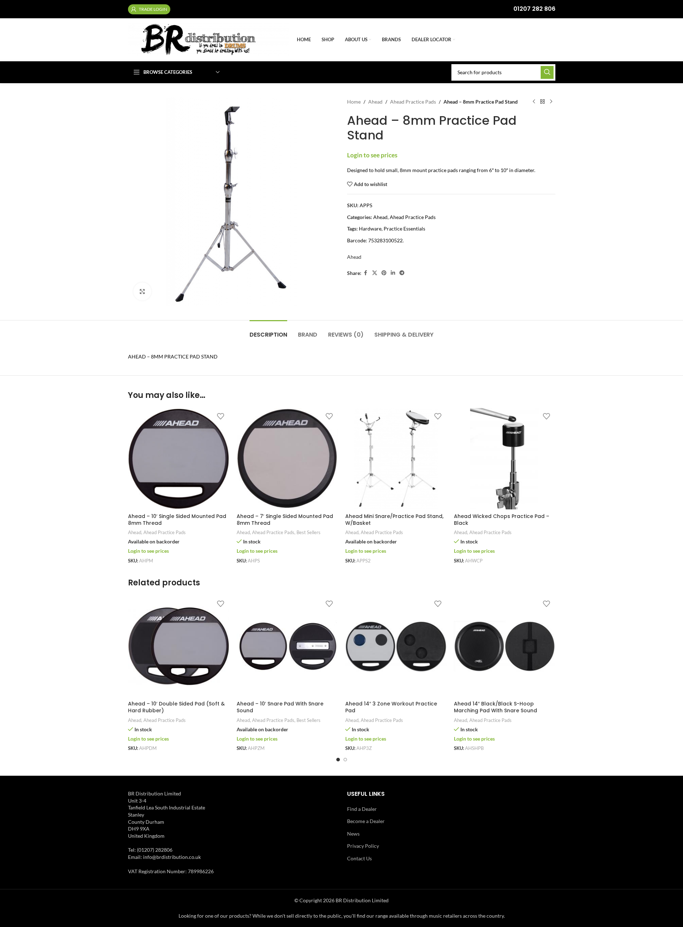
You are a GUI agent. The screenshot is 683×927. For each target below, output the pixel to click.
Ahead (375, 102)
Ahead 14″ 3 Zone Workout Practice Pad (391, 707)
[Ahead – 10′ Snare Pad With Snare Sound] (287, 646)
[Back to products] (542, 102)
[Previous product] (534, 102)
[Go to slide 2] (345, 759)
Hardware (370, 228)
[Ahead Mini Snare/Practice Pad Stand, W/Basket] (396, 458)
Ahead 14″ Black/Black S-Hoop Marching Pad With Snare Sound (495, 707)
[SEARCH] (547, 72)
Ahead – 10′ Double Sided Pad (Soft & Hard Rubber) (176, 707)
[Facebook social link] (365, 273)
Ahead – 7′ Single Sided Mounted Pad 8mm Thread (285, 520)
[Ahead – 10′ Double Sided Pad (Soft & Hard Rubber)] (178, 646)
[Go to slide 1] (338, 759)
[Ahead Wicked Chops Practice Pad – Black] (504, 458)
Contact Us (359, 858)
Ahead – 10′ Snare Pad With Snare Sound (280, 707)
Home (354, 102)
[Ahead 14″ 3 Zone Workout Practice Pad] (396, 646)
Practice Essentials (404, 228)
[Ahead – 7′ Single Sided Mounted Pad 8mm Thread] (287, 458)
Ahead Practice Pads (413, 102)
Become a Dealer (366, 821)
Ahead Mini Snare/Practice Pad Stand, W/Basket (394, 520)
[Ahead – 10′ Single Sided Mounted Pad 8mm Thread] (178, 458)
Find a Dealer (362, 809)
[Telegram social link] (402, 273)
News (353, 834)
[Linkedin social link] (393, 273)
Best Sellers (309, 532)
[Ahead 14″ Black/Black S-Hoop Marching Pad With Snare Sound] (504, 646)
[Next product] (551, 102)
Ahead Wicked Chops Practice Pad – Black (501, 520)
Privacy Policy (363, 846)
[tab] (268, 331)
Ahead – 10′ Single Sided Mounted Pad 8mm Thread (177, 520)
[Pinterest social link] (384, 273)
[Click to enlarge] (142, 291)
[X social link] (374, 273)
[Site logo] (209, 39)
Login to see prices (372, 155)
